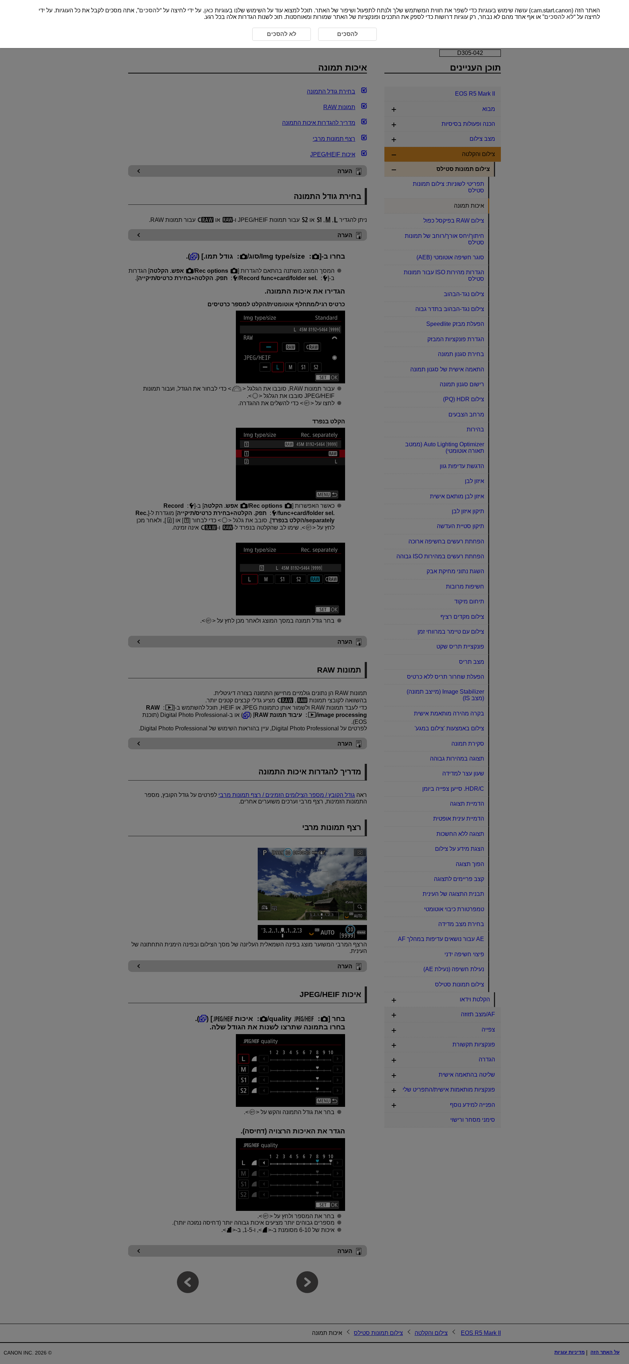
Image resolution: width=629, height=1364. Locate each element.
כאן (208, 10)
